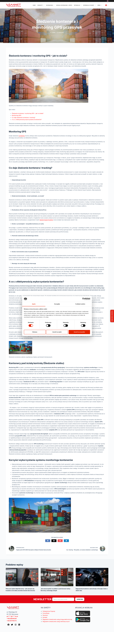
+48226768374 (12, 620)
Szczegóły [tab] (57, 304)
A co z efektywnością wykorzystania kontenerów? (27, 119)
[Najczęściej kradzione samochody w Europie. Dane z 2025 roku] (92, 577)
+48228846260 (12, 618)
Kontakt (45, 617)
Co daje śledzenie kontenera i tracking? (23, 117)
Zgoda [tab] (34, 304)
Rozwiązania (49, 5)
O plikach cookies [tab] (80, 304)
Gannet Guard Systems (46, 220)
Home (34, 5)
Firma (98, 5)
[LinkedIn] (66, 540)
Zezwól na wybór (57, 332)
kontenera (22, 136)
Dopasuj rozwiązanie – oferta (64, 5)
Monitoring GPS (16, 115)
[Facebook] (47, 540)
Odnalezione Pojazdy (49, 611)
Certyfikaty (46, 613)
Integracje (77, 5)
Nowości (45, 615)
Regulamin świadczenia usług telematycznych (56, 621)
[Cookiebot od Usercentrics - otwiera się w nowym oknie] (83, 299)
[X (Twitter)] (53, 540)
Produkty (40, 5)
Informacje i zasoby (88, 5)
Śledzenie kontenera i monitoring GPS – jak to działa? (27, 113)
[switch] (48, 325)
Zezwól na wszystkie (79, 332)
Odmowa (34, 332)
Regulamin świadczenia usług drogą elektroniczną (57, 619)
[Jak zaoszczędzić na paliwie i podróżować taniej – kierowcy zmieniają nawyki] (57, 577)
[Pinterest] (60, 540)
